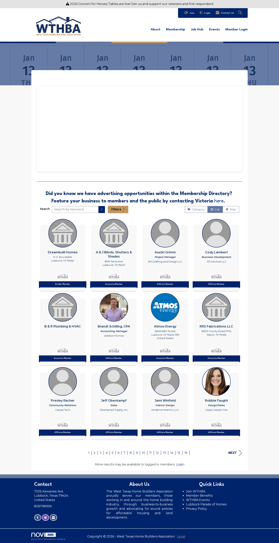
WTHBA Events (198, 500)
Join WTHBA (195, 491)
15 (178, 453)
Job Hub (197, 29)
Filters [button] (116, 209)
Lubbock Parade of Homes (206, 504)
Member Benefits (199, 495)
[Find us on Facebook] (37, 517)
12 (157, 453)
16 (185, 453)
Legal (181, 536)
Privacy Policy (197, 508)
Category (197, 209)
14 (171, 453)
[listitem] (62, 254)
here (219, 201)
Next (232, 453)
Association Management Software (48, 539)
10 (143, 453)
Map (232, 209)
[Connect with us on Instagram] (45, 517)
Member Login (236, 29)
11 (150, 453)
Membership (175, 29)
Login (180, 464)
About (155, 29)
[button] (102, 209)
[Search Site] (240, 13)
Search (45, 209)
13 (164, 453)
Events (214, 29)
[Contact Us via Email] (53, 517)
